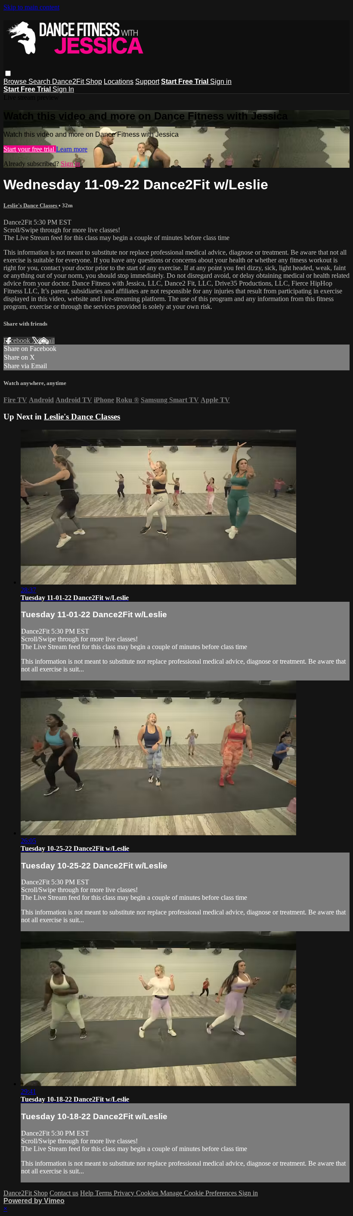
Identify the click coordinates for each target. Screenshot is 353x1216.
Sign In (63, 89)
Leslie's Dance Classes (31, 205)
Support (147, 81)
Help (87, 1193)
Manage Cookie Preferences (199, 1193)
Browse (15, 81)
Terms (104, 1193)
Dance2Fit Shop (77, 81)
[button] (8, 73)
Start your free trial (29, 149)
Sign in (221, 81)
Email (47, 340)
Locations (118, 81)
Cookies (148, 1193)
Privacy (125, 1193)
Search (40, 81)
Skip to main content (31, 7)
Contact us (64, 1193)
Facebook (17, 340)
